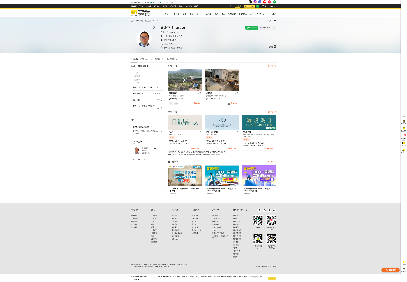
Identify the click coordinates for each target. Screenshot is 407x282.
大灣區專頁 (216, 218)
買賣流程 (154, 242)
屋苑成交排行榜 (197, 230)
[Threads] (259, 210)
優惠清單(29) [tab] (171, 59)
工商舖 (141, 6)
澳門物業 (157, 6)
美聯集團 (134, 6)
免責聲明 (257, 266)
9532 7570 (168, 44)
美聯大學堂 (236, 251)
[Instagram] (264, 210)
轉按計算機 (175, 236)
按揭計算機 (175, 230)
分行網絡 (175, 221)
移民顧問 (173, 6)
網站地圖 (134, 227)
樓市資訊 (215, 221)
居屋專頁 (154, 239)
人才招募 (134, 224)
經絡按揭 (236, 245)
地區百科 (195, 233)
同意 (272, 278)
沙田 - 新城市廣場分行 (173, 36)
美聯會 (196, 6)
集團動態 (134, 221)
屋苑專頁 (215, 215)
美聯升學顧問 (237, 236)
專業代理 (139, 21)
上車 (152, 221)
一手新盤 (154, 215)
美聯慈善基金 (216, 227)
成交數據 (195, 227)
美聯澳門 (236, 227)
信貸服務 (189, 6)
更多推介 (271, 66)
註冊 (237, 6)
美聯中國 (236, 224)
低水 (152, 227)
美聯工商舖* (237, 221)
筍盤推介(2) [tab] (159, 59)
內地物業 (148, 6)
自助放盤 (175, 215)
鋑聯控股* (236, 218)
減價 (152, 224)
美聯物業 (236, 215)
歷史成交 (195, 224)
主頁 (132, 21)
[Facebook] (269, 210)
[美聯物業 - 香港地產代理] (140, 13)
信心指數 (195, 218)
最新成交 (195, 221)
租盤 (152, 236)
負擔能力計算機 (177, 233)
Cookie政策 (135, 279)
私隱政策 (264, 266)
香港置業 (236, 242)
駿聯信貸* (236, 254)
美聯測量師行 (237, 239)
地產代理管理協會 (218, 233)
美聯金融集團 (237, 230)
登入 (231, 6)
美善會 (214, 230)
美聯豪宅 (154, 230)
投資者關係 (134, 218)
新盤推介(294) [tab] (146, 59)
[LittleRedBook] (271, 220)
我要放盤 (392, 270)
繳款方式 (175, 239)
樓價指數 (195, 215)
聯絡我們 (175, 227)
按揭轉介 (181, 6)
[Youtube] (274, 210)
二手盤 (153, 218)
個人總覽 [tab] (134, 59)
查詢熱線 (175, 224)
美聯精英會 (216, 224)
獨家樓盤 (154, 233)
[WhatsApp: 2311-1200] (257, 6)
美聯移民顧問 (237, 233)
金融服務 (165, 6)
